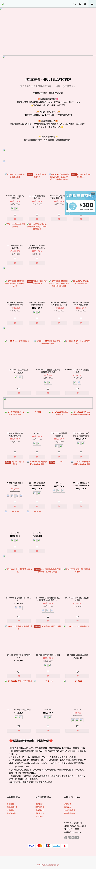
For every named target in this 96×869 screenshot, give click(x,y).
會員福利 (10, 804)
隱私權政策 (40, 807)
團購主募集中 (69, 813)
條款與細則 (40, 810)
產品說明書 (11, 813)
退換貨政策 (40, 813)
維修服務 (10, 810)
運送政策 (39, 804)
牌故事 (68, 804)
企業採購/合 (69, 810)
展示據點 (67, 807)
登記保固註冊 (12, 807)
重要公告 (39, 816)
